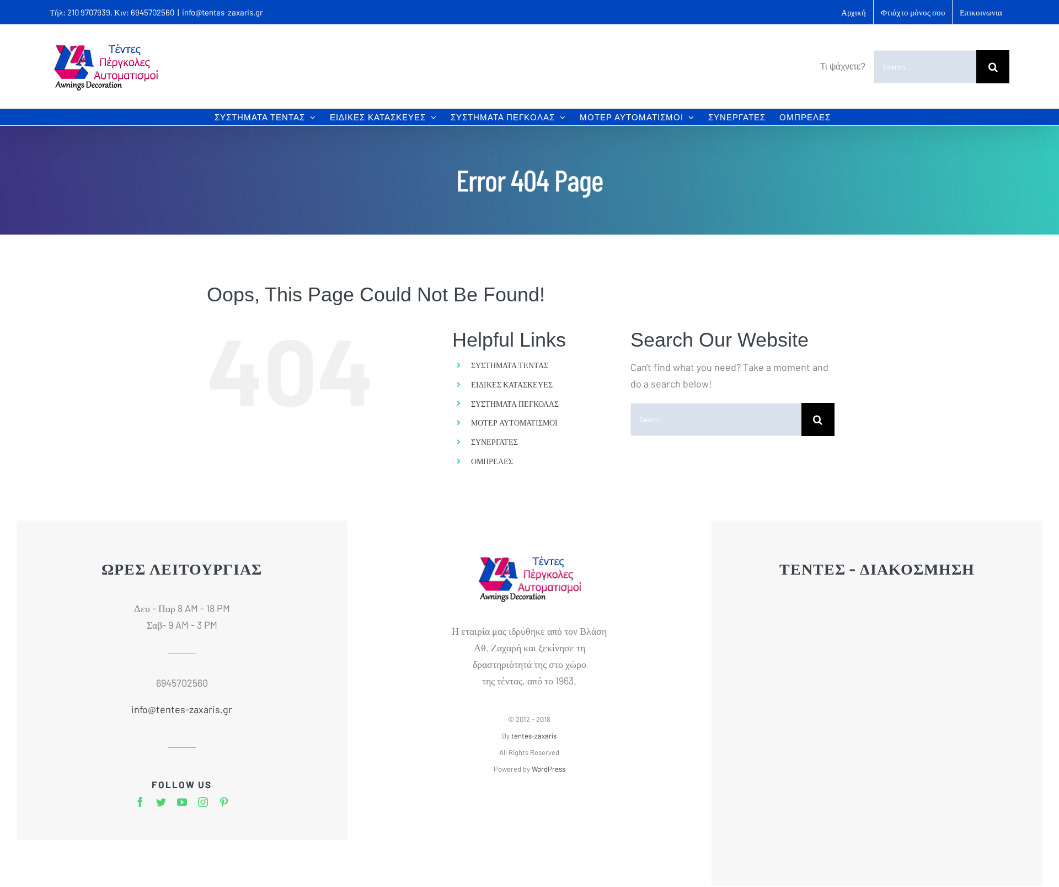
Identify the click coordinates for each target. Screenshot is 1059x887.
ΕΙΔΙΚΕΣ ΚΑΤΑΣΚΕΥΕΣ (512, 384)
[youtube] (182, 802)
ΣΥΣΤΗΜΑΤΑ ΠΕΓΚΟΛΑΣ (515, 403)
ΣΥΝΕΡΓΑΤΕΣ (494, 442)
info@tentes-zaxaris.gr (222, 12)
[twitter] (161, 802)
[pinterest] (224, 802)
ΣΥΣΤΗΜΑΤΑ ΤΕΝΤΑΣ (509, 365)
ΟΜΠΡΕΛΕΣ (492, 461)
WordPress (548, 768)
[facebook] (140, 802)
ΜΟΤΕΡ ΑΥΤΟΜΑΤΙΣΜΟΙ (514, 422)
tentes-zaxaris (534, 735)
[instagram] (203, 802)
